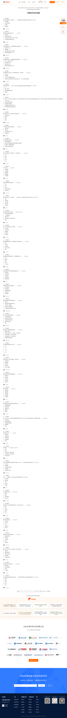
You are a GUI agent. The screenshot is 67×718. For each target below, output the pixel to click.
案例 (42, 2)
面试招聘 (22, 712)
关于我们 (37, 712)
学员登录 (57, 2)
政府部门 (30, 704)
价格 (39, 2)
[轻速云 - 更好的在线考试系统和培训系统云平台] (6, 2)
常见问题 (37, 704)
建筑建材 (30, 707)
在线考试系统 (36, 9)
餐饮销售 (30, 712)
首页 (20, 2)
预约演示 (49, 685)
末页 (40, 591)
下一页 (36, 591)
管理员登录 (63, 2)
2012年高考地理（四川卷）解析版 (9, 613)
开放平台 (37, 707)
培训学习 (22, 699)
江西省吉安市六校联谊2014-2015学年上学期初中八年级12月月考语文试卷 (56, 613)
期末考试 (22, 704)
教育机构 (30, 699)
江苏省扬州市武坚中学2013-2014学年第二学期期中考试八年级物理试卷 (40, 613)
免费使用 (52, 2)
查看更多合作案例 (33, 660)
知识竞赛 (22, 709)
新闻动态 (37, 699)
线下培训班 (16, 707)
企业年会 (22, 707)
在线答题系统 (16, 704)
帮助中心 (37, 709)
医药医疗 (30, 709)
